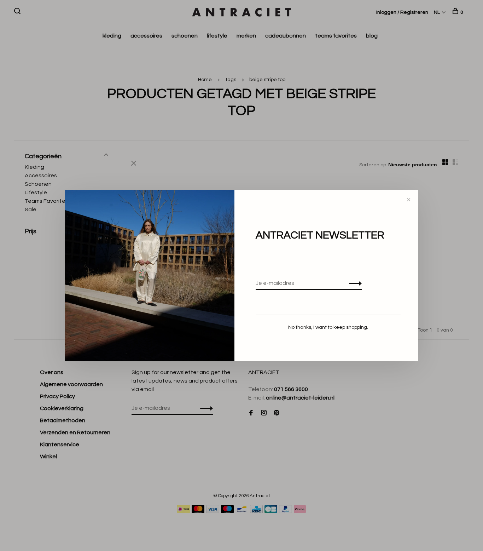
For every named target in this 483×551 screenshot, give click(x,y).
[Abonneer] (353, 283)
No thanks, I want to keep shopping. (328, 327)
